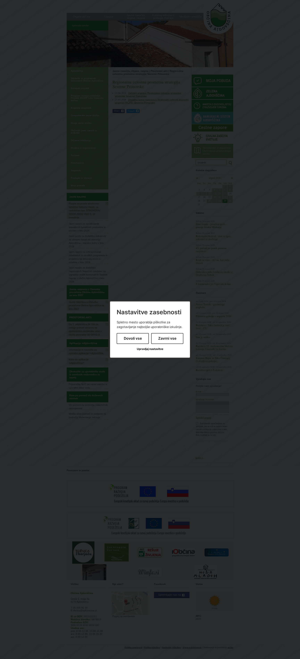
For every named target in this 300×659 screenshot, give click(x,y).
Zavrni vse (167, 338)
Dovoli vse (133, 338)
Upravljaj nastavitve (150, 349)
